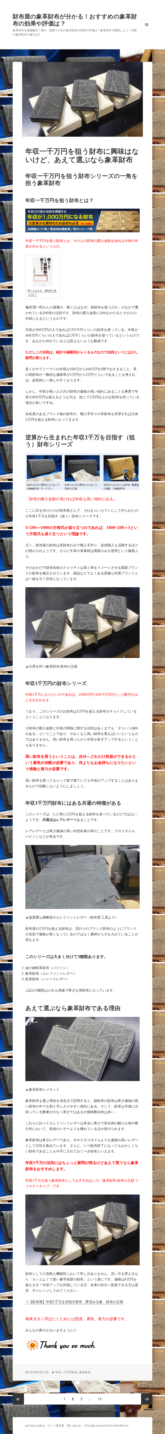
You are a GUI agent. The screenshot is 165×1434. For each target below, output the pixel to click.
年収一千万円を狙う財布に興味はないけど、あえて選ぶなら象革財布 (82, 155)
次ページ (146, 1399)
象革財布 (85, 1372)
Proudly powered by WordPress (106, 1425)
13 (99, 1400)
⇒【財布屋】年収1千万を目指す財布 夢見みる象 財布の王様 (74, 1301)
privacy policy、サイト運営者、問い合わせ (53, 1425)
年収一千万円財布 (66, 1372)
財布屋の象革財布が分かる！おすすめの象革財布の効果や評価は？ (75, 19)
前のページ (18, 1399)
